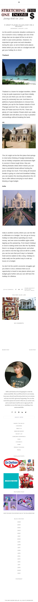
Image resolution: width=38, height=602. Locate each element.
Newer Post (5, 349)
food (19, 439)
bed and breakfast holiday (26, 173)
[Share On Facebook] (16, 289)
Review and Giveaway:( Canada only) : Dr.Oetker (11, 463)
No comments (9, 289)
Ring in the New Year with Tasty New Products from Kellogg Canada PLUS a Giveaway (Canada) (26, 465)
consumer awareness (19, 436)
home (19, 444)
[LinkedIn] (22, 412)
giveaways (19, 441)
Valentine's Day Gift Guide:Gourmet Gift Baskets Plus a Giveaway (26, 481)
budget (32, 288)
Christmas (19, 425)
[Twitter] (25, 412)
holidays (27, 290)
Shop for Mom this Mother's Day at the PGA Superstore (19, 513)
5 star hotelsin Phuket (16, 112)
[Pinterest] (18, 412)
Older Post (32, 349)
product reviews (19, 447)
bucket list (19, 433)
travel (33, 290)
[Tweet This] (19, 289)
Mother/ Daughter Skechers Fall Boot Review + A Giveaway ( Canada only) (11, 480)
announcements (19, 431)
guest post (28, 289)
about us (19, 428)
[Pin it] (22, 289)
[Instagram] (15, 412)
